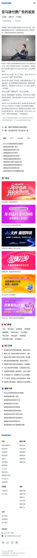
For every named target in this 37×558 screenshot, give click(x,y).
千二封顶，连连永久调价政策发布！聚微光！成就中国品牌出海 (17, 378)
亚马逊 (4, 17)
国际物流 (22, 459)
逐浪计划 (22, 494)
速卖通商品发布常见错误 (11, 156)
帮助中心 (22, 507)
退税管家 (5, 465)
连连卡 (4, 459)
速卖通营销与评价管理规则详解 (13, 171)
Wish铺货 (24, 332)
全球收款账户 (6, 445)
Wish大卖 (5, 336)
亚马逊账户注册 (7, 339)
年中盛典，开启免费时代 (10, 202)
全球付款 (5, 449)
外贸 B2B (23, 449)
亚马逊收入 (18, 339)
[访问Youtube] (16, 542)
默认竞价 (11, 329)
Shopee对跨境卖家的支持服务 (13, 144)
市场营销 (27, 329)
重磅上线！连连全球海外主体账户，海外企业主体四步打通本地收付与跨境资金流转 (17, 353)
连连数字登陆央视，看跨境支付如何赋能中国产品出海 (17, 382)
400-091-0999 (9, 533)
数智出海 (22, 491)
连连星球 (5, 455)
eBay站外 (14, 336)
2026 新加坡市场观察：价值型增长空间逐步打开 (17, 368)
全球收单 (5, 452)
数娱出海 (22, 462)
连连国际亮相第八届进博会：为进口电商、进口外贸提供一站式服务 (17, 371)
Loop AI (4, 469)
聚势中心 (22, 497)
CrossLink (5, 479)
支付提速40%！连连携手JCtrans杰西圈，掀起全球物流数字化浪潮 (17, 375)
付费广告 (11, 17)
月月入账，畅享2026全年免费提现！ (13, 318)
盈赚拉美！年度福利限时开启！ (12, 272)
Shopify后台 (15, 332)
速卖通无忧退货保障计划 (11, 168)
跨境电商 (22, 445)
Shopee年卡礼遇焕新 (9, 295)
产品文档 (5, 491)
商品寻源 (5, 472)
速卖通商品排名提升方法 (11, 150)
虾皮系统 (23, 336)
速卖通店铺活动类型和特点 (12, 159)
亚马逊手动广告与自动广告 (18, 130)
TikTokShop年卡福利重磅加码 (11, 225)
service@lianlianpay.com (13, 536)
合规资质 (5, 519)
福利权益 (22, 504)
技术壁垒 (19, 329)
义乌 (3, 329)
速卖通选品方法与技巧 (10, 153)
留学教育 (22, 452)
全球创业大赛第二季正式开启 (11, 248)
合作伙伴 (22, 501)
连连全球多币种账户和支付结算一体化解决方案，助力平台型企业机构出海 (17, 357)
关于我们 (5, 516)
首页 (6, 3)
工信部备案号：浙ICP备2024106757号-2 (13, 553)
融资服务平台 (6, 475)
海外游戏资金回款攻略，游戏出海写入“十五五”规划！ (17, 361)
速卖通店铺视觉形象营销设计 (12, 165)
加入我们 (5, 522)
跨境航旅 (22, 455)
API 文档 (4, 494)
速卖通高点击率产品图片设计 (12, 162)
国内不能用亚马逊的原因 (17, 127)
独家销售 (5, 332)
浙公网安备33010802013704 (10, 555)
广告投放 (18, 17)
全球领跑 (5, 462)
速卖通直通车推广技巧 (10, 147)
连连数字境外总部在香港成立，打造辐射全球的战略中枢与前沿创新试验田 (17, 364)
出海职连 (5, 482)
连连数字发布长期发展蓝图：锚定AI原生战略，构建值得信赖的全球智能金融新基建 (17, 350)
